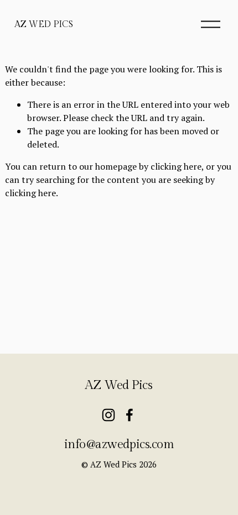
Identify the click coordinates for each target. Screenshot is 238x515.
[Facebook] (129, 415)
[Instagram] (108, 415)
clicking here (176, 166)
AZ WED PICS (43, 24)
